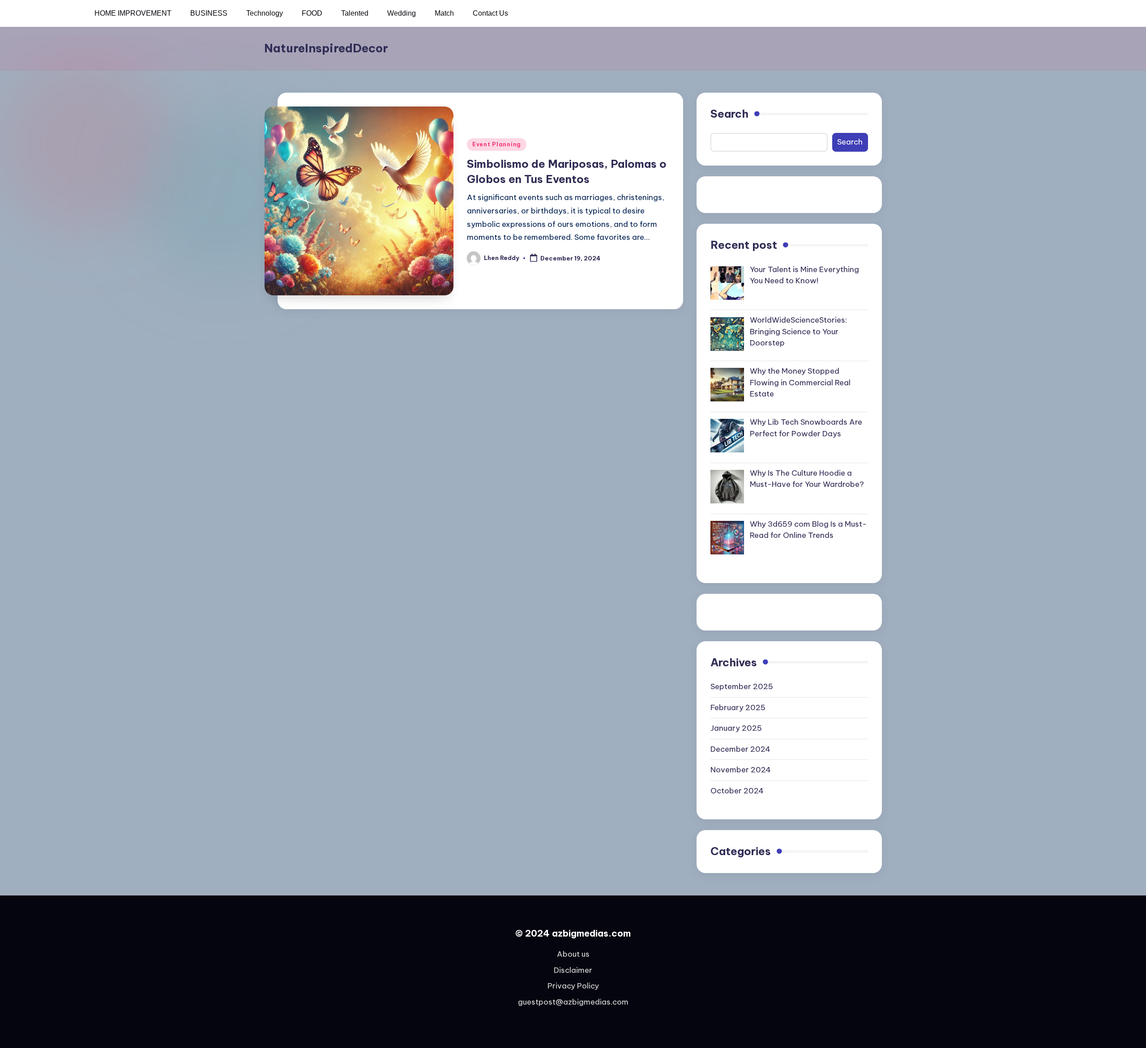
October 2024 (737, 791)
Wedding (401, 13)
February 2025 (737, 707)
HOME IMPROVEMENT (132, 13)
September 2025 (741, 686)
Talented (354, 13)
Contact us (490, 13)
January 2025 (736, 728)
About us (573, 954)
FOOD (312, 13)
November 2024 (740, 770)
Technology (264, 13)
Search (729, 113)
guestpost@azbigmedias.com (573, 1002)
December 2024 (740, 749)
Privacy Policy (573, 986)
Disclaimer (573, 970)
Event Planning (496, 144)
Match (444, 13)
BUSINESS (208, 13)
